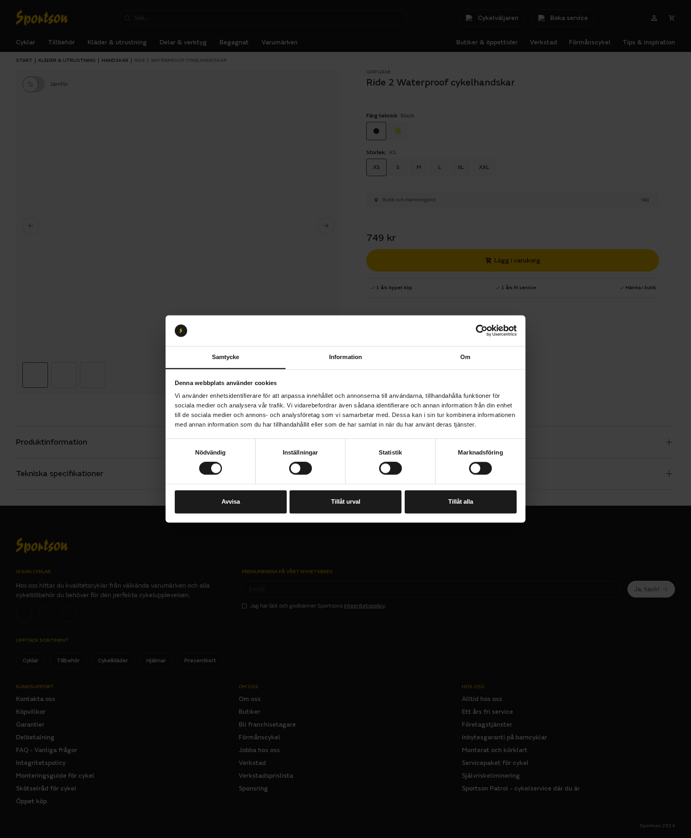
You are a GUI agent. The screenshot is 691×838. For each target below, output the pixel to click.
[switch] (300, 468)
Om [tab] (465, 356)
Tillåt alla (460, 501)
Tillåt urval (345, 501)
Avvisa (231, 501)
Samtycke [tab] (226, 356)
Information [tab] (345, 356)
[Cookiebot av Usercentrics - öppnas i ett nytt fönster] (482, 331)
